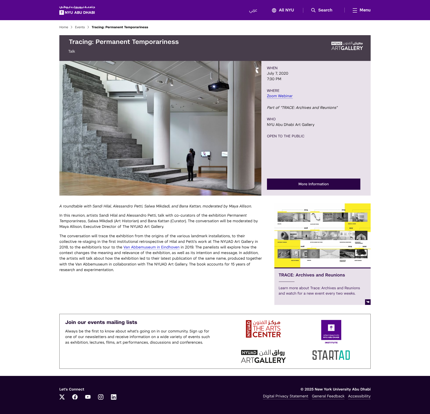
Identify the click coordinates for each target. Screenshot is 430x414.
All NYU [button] (286, 10)
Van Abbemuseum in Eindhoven (151, 247)
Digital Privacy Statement (285, 396)
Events (80, 27)
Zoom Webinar (280, 95)
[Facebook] (75, 397)
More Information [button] (314, 184)
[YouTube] (87, 397)
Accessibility (359, 396)
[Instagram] (100, 397)
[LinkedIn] (113, 397)
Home (63, 27)
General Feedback (328, 396)
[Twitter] (62, 397)
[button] (323, 10)
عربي (253, 10)
